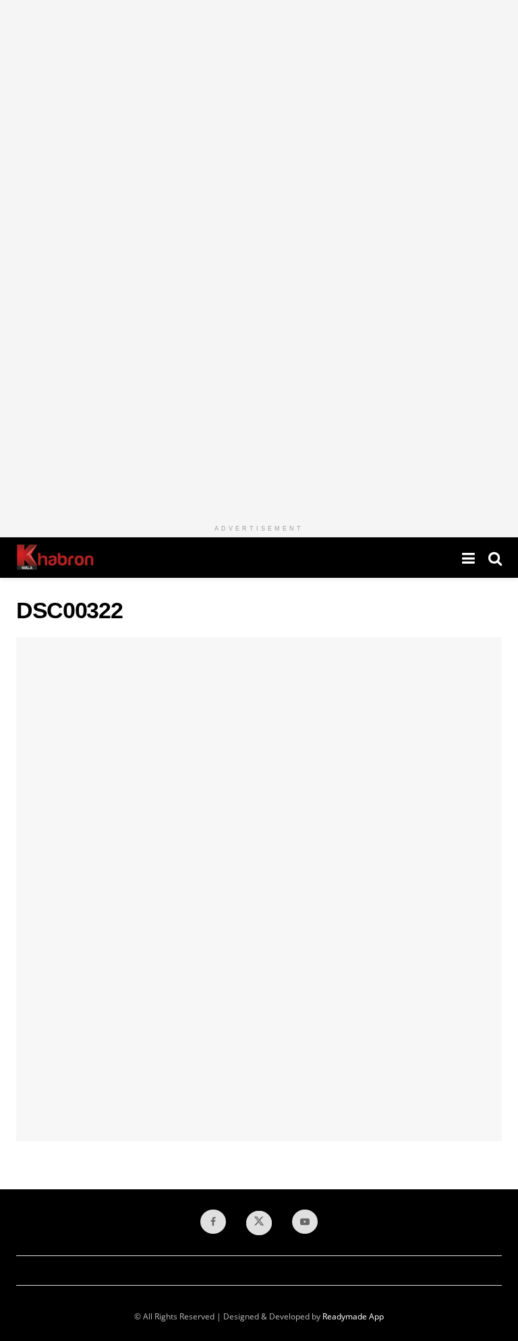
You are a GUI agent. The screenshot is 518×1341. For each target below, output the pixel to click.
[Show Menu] (468, 557)
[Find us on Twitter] (259, 1223)
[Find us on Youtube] (305, 1222)
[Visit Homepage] (55, 557)
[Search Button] (495, 557)
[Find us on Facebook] (213, 1222)
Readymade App (353, 1316)
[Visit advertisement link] (259, 259)
